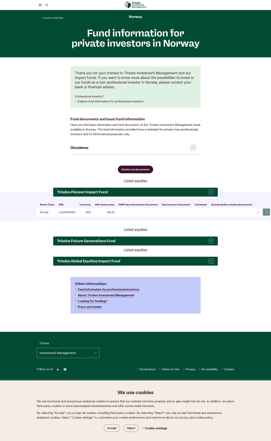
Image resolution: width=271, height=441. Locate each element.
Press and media (89, 307)
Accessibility (209, 369)
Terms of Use (171, 369)
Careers (229, 369)
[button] (266, 212)
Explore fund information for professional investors (110, 101)
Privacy (190, 369)
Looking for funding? (92, 301)
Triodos (44, 343)
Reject (131, 428)
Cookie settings (156, 428)
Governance (148, 369)
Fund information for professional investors (108, 289)
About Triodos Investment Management (106, 295)
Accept (111, 428)
